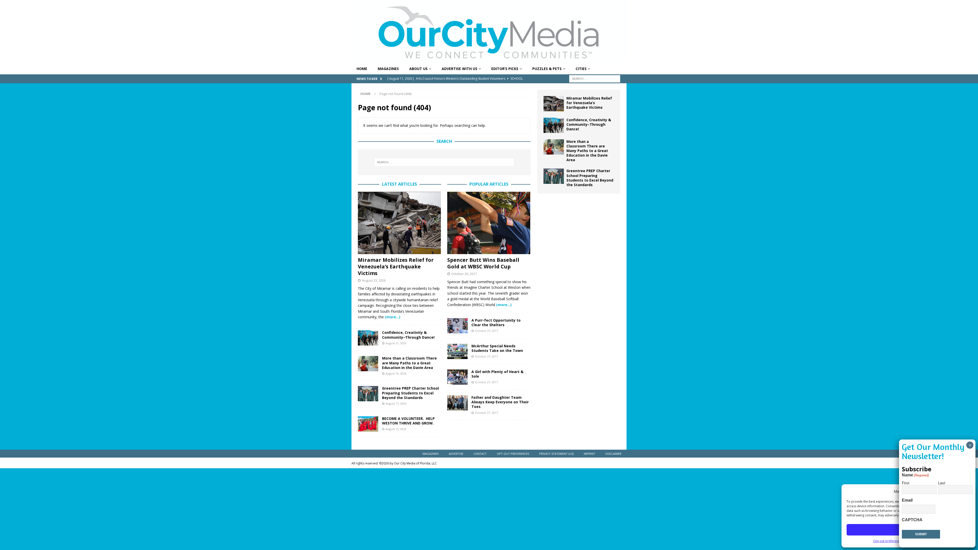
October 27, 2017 (486, 331)
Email (907, 500)
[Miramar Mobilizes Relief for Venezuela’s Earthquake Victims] (399, 223)
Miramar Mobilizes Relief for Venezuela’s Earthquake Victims (396, 266)
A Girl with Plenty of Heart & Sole (497, 374)
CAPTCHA (912, 520)
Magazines (388, 68)
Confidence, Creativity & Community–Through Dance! (408, 334)
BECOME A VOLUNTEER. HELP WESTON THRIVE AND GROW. (408, 420)
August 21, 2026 (396, 343)
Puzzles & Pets (547, 68)
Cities (581, 68)
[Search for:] (594, 78)
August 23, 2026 (374, 280)
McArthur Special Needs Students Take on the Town (497, 348)
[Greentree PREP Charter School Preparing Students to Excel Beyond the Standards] (368, 393)
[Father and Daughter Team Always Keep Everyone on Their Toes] (457, 402)
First (905, 483)
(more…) (392, 316)
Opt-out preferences (888, 541)
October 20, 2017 (464, 273)
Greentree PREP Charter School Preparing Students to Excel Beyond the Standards (410, 393)
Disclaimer (613, 454)
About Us (418, 68)
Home (362, 68)
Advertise (456, 454)
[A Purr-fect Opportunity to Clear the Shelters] (457, 325)
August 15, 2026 (396, 429)
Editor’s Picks (504, 68)
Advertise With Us (459, 68)
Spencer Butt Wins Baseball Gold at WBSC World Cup (483, 263)
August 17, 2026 (396, 403)
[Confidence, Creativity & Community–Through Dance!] (368, 338)
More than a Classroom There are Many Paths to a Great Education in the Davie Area (409, 363)
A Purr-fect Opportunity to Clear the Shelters (496, 322)
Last (941, 483)
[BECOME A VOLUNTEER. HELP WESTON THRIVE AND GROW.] (368, 424)
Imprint (589, 454)
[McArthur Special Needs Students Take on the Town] (457, 351)
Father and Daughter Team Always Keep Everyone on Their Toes (500, 402)
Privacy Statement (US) (556, 454)
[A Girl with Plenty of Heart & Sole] (457, 377)
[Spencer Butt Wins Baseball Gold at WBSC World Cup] (489, 223)
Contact (480, 454)
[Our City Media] (489, 60)
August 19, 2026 (396, 373)
